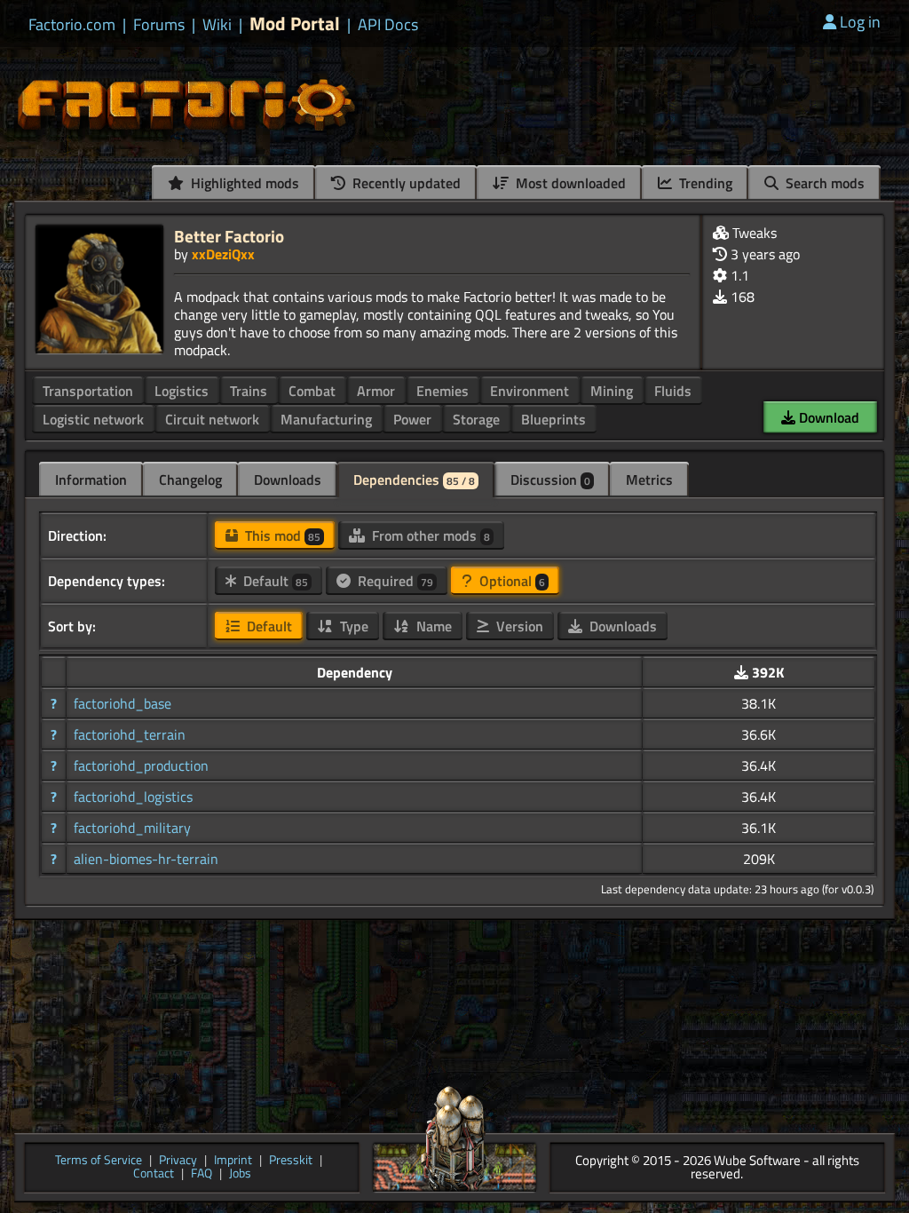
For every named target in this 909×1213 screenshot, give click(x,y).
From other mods (429, 535)
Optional (510, 580)
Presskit (290, 1161)
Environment (529, 390)
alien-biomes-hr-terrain (146, 858)
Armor (376, 390)
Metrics (649, 479)
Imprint (233, 1161)
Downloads (287, 479)
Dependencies (414, 479)
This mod (280, 535)
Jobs (240, 1174)
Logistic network (93, 419)
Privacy (178, 1161)
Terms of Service (98, 1161)
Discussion (550, 479)
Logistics (181, 390)
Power (412, 419)
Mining (611, 390)
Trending (704, 183)
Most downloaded (569, 183)
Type (352, 626)
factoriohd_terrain (130, 734)
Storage (476, 419)
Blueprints (553, 419)
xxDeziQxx (223, 254)
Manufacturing (326, 419)
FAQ (201, 1174)
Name (432, 626)
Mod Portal (294, 23)
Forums (159, 25)
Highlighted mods (243, 183)
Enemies (442, 390)
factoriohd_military (132, 827)
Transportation (88, 390)
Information (91, 479)
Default (274, 580)
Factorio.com (71, 25)
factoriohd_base (122, 703)
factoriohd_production (141, 765)
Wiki (217, 25)
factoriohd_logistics (133, 796)
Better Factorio (229, 236)
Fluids (673, 390)
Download (827, 417)
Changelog (190, 479)
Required (393, 580)
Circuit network (212, 419)
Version (518, 626)
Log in (860, 22)
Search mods (823, 183)
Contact (153, 1174)
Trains (248, 390)
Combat (312, 390)
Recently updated (405, 183)
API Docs (388, 25)
